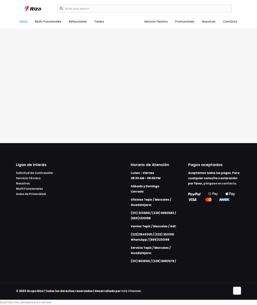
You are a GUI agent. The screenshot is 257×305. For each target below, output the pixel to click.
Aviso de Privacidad (31, 194)
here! (48, 302)
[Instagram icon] (228, 291)
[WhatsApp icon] (220, 291)
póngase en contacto (220, 183)
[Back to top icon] (237, 291)
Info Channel (131, 291)
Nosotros (23, 183)
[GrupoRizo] (33, 8)
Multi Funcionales (29, 189)
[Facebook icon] (224, 291)
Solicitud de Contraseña (34, 173)
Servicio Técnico (28, 178)
